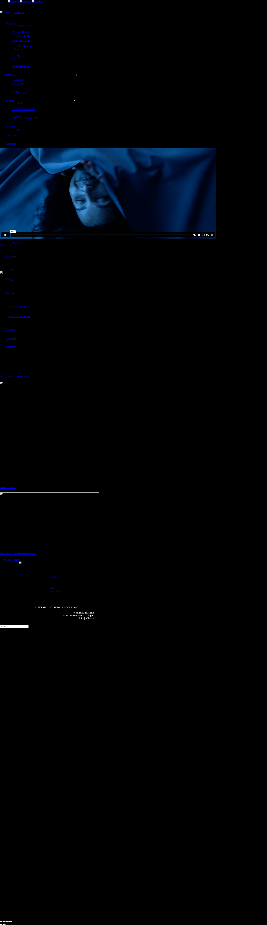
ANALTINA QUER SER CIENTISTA (13, 377)
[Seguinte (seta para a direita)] (4, 924)
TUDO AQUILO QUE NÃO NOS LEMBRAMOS (18, 554)
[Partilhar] (7, 921)
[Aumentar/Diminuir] (1, 921)
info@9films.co (86, 618)
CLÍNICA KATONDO (8, 488)
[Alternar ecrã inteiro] (4, 921)
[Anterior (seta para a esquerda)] (1, 924)
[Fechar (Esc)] (10, 921)
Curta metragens (8, 245)
